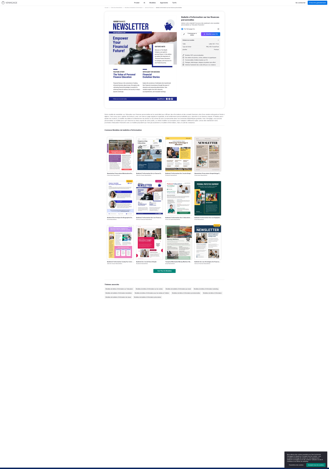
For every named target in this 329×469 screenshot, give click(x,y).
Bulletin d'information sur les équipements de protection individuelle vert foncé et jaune (207, 217)
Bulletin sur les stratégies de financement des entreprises (207, 261)
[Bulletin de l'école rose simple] (149, 242)
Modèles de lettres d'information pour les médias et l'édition (152, 293)
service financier (149, 7)
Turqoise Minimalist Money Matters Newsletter (178, 261)
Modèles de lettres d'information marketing (206, 289)
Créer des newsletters (116, 7)
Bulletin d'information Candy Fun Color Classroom (120, 261)
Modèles (152, 3)
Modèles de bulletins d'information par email (178, 289)
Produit (136, 3)
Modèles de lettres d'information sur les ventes (149, 289)
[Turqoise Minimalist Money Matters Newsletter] (178, 242)
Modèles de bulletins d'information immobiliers (119, 293)
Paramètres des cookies (296, 465)
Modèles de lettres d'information (212, 293)
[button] (190, 34)
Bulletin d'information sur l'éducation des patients (178, 217)
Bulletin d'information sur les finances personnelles (149, 217)
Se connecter (301, 3)
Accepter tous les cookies (316, 465)
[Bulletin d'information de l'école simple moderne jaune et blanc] (178, 154)
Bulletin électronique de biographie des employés (120, 217)
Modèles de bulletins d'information (134, 7)
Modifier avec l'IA (212, 34)
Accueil (106, 7)
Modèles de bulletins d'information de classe (118, 297)
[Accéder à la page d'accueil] (9, 2)
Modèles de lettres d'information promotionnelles (186, 293)
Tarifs (174, 3)
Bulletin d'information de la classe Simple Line (149, 173)
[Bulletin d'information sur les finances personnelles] (149, 198)
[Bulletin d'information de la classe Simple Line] (149, 154)
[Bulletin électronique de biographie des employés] (120, 198)
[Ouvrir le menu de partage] (218, 29)
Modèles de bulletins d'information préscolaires (147, 297)
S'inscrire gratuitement (317, 3)
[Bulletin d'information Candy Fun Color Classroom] (120, 242)
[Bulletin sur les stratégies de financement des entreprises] (207, 242)
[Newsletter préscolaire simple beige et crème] (207, 154)
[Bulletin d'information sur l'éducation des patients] (178, 198)
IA (144, 3)
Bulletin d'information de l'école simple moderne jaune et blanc (178, 173)
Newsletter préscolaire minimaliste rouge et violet (120, 173)
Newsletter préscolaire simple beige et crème (207, 173)
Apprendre (164, 3)
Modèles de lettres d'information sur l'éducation (119, 289)
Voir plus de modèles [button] (164, 271)
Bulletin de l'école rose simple (146, 261)
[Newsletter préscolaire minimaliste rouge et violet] (120, 154)
